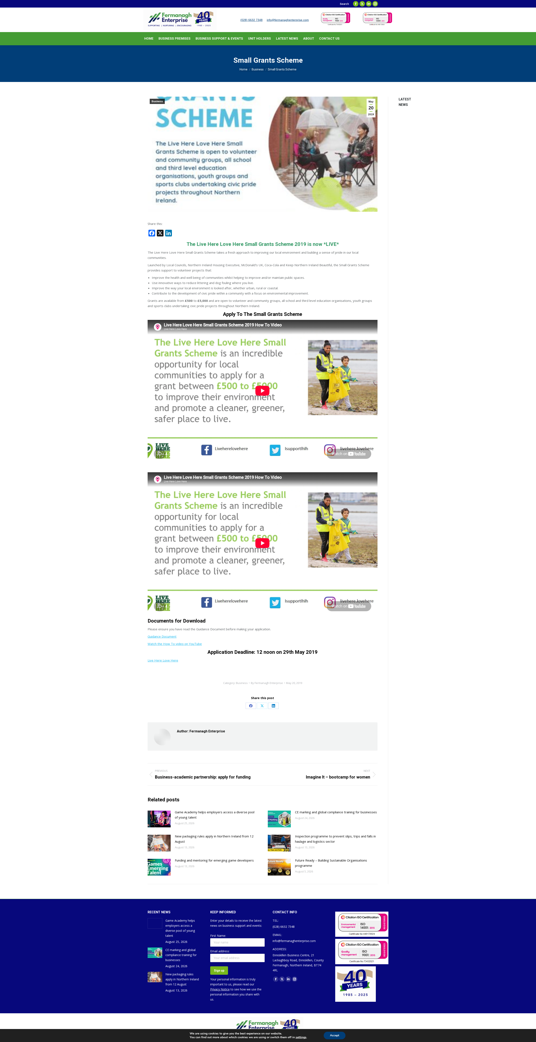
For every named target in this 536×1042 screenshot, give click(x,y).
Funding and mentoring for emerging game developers (214, 860)
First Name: (218, 936)
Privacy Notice (220, 989)
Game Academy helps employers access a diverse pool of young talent (214, 814)
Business (157, 101)
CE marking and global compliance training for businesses (336, 812)
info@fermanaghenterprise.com (288, 20)
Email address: (220, 951)
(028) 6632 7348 (251, 20)
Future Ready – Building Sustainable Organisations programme (331, 863)
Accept (334, 1035)
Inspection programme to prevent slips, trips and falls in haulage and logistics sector (335, 838)
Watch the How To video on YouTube (175, 644)
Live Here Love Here (163, 660)
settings (301, 1037)
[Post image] (159, 819)
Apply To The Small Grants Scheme (262, 314)
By (267, 683)
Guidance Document (162, 636)
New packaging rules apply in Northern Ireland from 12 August (214, 838)
